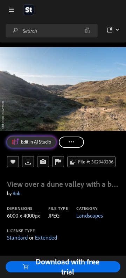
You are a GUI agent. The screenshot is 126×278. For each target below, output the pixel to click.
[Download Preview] (28, 161)
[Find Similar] (43, 161)
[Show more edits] (71, 142)
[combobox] (51, 31)
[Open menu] (12, 9)
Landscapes (89, 215)
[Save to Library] (13, 161)
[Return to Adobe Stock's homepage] (28, 9)
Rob (16, 193)
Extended (46, 237)
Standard (17, 237)
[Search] (15, 31)
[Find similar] (87, 30)
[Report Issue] (58, 161)
